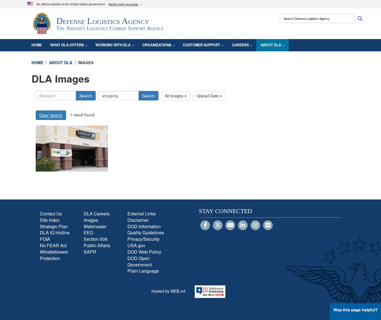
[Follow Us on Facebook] (205, 225)
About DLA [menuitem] (271, 44)
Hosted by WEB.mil (168, 291)
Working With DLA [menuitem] (113, 44)
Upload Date (208, 95)
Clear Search (50, 115)
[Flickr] (268, 225)
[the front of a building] (72, 149)
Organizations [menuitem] (156, 44)
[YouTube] (230, 225)
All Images (174, 95)
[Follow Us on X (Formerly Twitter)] (218, 225)
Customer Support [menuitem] (201, 44)
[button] (126, 4)
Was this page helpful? (355, 310)
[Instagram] (255, 225)
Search (85, 95)
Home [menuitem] (37, 44)
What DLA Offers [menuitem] (67, 44)
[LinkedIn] (243, 225)
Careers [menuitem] (240, 44)
